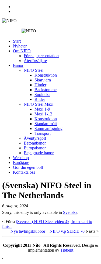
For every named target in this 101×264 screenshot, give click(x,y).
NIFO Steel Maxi (38, 104)
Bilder (39, 99)
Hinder (40, 85)
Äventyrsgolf (35, 138)
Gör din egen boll (28, 167)
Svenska (70, 212)
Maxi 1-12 (43, 114)
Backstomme (45, 89)
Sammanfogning (48, 128)
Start (17, 41)
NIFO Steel (33, 70)
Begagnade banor (39, 152)
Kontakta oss (24, 172)
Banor (18, 65)
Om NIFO (22, 51)
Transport (42, 133)
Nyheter (20, 46)
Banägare (21, 162)
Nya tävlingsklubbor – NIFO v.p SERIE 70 (48, 231)
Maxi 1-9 (42, 109)
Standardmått (45, 123)
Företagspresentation (41, 55)
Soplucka (42, 94)
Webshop (21, 157)
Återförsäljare (35, 60)
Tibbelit (66, 250)
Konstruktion (45, 75)
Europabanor (35, 148)
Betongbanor (35, 143)
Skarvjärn (42, 80)
